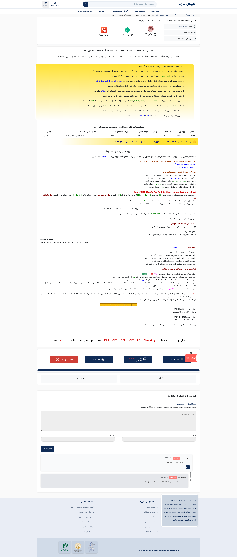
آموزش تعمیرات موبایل (120, 11)
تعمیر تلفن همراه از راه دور (84, 517)
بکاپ (103, 91)
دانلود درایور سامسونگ (184, 164)
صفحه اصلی (155, 11)
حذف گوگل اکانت (87, 532)
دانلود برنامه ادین (186, 167)
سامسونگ (178, 15)
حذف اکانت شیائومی (86, 522)
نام (194, 435)
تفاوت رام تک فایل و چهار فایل (109, 81)
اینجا (157, 325)
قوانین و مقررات (149, 522)
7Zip (149, 115)
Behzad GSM (183, 26)
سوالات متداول (88, 527)
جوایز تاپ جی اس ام (85, 11)
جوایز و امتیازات (149, 512)
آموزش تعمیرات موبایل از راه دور (82, 507)
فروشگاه (187, 15)
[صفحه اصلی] (187, 4)
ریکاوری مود (177, 247)
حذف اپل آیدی (150, 527)
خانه (195, 15)
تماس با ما (151, 517)
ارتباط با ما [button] (101, 11)
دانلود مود (175, 178)
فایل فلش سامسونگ (164, 15)
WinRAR (141, 115)
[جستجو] (85, 4)
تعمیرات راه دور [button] (139, 11)
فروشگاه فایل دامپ (86, 512)
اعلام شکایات (150, 532)
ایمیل (112, 435)
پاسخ (187, 467)
